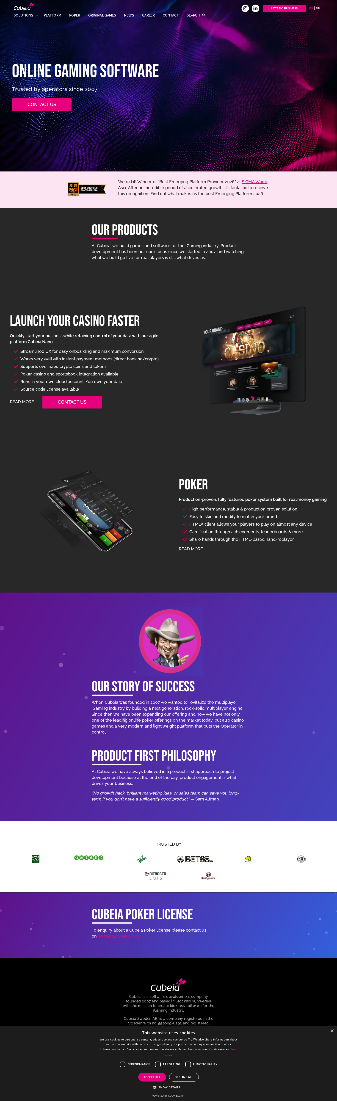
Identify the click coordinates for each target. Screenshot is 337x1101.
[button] (168, 1087)
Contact (171, 15)
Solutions (23, 15)
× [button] (332, 1031)
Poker (74, 15)
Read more (22, 401)
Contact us (42, 104)
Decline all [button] (184, 1077)
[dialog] (168, 1063)
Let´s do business (284, 8)
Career (148, 15)
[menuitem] (311, 8)
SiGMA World (254, 181)
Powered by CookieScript (169, 1095)
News (129, 15)
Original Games (102, 15)
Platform (52, 15)
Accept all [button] (152, 1077)
